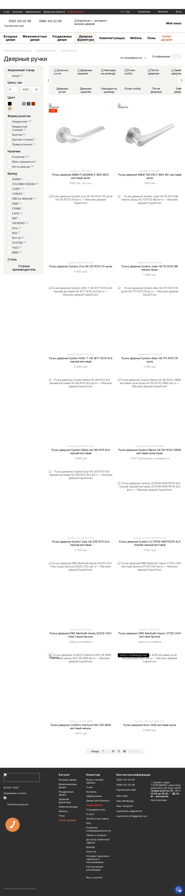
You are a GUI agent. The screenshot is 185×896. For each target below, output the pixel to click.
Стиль (12, 259)
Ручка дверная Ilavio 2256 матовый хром (149, 725)
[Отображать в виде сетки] (174, 56)
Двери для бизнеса (54, 11)
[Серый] (24, 103)
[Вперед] (181, 80)
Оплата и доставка (97, 818)
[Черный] (10, 103)
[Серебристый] (38, 103)
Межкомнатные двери (35, 38)
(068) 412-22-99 (50, 21)
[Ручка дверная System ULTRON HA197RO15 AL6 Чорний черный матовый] (149, 501)
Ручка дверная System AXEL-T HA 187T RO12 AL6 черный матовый (80, 359)
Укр (122, 12)
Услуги (90, 814)
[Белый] (14, 103)
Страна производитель (24, 267)
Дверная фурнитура (85, 38)
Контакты (18, 11)
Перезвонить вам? (14, 25)
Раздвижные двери (62, 38)
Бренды (90, 847)
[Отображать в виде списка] (179, 56)
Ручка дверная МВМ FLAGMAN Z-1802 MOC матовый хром (80, 176)
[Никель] (24, 108)
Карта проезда (159, 800)
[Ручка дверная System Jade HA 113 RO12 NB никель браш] (149, 226)
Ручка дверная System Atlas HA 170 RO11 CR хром (149, 359)
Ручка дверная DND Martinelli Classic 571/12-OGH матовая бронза (149, 635)
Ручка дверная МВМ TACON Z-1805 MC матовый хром (149, 176)
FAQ (88, 823)
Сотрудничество (95, 809)
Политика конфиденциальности (98, 829)
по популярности (131, 57)
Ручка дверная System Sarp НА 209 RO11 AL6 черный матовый (80, 543)
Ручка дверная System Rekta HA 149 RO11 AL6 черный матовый (80, 451)
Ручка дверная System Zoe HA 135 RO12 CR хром (80, 266)
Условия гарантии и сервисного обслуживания (97, 859)
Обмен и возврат (96, 835)
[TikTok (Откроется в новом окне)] (114, 11)
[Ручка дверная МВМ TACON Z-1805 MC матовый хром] (149, 134)
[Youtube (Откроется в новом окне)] (110, 11)
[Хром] (19, 108)
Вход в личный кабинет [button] (94, 781)
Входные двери (10, 38)
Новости (91, 851)
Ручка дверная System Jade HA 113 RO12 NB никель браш (150, 268)
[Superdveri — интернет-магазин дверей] (22, 777)
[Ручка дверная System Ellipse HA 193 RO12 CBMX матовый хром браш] (149, 410)
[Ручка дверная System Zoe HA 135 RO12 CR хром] (80, 226)
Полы (151, 38)
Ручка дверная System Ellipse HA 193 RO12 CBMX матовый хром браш (149, 451)
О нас (7, 11)
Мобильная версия (17, 804)
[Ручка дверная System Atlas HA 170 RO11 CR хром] (149, 318)
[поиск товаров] (181, 38)
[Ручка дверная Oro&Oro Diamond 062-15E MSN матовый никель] (80, 685)
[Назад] (48, 80)
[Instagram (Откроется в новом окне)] (106, 11)
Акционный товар (21, 70)
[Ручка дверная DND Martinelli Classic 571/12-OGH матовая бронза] (149, 593)
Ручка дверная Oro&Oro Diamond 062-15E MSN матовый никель (81, 726)
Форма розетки (19, 115)
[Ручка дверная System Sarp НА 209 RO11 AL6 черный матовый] (80, 501)
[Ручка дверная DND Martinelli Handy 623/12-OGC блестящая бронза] (80, 593)
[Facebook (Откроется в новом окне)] (101, 11)
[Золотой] (19, 103)
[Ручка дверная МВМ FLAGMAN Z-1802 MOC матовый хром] (80, 134)
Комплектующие (112, 38)
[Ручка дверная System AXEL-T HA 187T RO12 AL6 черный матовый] (80, 318)
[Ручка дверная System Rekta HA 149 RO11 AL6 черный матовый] (80, 410)
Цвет (11, 97)
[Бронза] (14, 108)
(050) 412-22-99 (20, 21)
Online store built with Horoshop (20, 888)
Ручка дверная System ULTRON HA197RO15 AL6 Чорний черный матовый (149, 543)
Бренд (12, 173)
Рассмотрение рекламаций (94, 868)
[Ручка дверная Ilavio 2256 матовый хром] (149, 685)
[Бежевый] (10, 108)
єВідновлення (33, 11)
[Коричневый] (33, 103)
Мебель (136, 38)
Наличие (14, 151)
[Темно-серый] (28, 103)
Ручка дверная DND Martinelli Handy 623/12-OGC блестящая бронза (81, 635)
